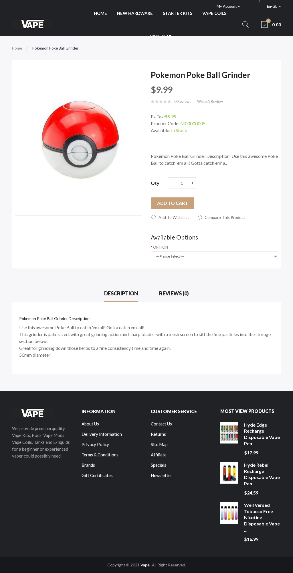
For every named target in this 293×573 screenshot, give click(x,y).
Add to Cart (172, 203)
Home (17, 48)
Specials (158, 465)
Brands (88, 465)
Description (121, 293)
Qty (155, 183)
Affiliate (159, 454)
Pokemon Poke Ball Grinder (55, 48)
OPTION (160, 247)
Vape (145, 564)
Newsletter (161, 475)
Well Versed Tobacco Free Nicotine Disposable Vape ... (262, 517)
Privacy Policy (95, 444)
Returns (158, 434)
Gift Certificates (97, 475)
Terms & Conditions (100, 454)
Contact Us (161, 423)
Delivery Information (102, 434)
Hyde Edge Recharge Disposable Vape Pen (262, 434)
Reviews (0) (174, 293)
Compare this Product (225, 217)
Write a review (210, 101)
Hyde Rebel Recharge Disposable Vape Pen (262, 474)
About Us (90, 423)
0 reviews (182, 101)
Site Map (159, 444)
